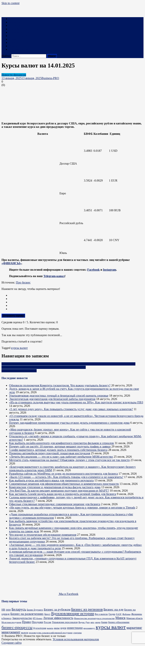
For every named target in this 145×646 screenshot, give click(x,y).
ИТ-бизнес (37, 618)
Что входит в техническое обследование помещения (42, 534)
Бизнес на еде (113, 609)
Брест (47, 614)
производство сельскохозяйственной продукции (50, 633)
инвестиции (75, 627)
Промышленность (20, 32)
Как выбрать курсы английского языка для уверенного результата (51, 480)
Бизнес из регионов (87, 609)
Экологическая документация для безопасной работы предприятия (52, 399)
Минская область (134, 618)
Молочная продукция (11, 622)
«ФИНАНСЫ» (12, 263)
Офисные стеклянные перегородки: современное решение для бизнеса (54, 504)
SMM (8, 610)
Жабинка (126, 614)
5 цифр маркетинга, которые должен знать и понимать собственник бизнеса (58, 449)
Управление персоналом (65, 622)
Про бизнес (23, 282)
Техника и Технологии (24, 29)
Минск (120, 618)
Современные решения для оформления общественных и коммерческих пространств (64, 483)
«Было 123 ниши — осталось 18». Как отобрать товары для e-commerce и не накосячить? (66, 477)
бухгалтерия (39, 628)
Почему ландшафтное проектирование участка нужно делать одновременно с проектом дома (69, 422)
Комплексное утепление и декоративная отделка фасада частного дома (54, 487)
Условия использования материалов (76, 639)
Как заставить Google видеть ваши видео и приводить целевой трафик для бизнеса (62, 494)
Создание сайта (12, 642)
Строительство (18, 35)
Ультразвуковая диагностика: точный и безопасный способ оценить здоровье (58, 395)
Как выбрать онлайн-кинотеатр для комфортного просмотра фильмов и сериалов (61, 443)
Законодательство (22, 618)
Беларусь (19, 609)
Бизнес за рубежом (57, 609)
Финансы (15, 25)
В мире (13, 46)
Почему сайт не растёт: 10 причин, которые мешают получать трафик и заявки (60, 446)
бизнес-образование (119, 622)
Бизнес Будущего (35, 610)
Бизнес (13, 18)
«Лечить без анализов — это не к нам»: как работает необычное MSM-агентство (61, 456)
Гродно (112, 614)
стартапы (77, 633)
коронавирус (89, 628)
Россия (47, 622)
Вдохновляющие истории (72, 614)
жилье (57, 628)
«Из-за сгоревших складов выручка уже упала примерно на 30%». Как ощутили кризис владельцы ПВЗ (76, 402)
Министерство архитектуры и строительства (94, 618)
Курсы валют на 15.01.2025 (19, 370)
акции (97, 622)
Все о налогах (101, 614)
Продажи (37, 622)
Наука (13, 42)
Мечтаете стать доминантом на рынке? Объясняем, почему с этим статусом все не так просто (69, 460)
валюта (50, 628)
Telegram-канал (54, 276)
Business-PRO (50, 78)
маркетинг (134, 628)
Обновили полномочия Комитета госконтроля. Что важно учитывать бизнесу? (59, 385)
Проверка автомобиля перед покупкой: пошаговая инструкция (49, 453)
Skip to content (10, 3)
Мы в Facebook (68, 593)
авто (92, 622)
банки (104, 622)
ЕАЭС (119, 614)
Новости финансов (14, 74)
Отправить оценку (13, 315)
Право (13, 39)
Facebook (93, 269)
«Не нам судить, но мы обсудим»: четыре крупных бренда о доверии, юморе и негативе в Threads (72, 507)
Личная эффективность (58, 618)
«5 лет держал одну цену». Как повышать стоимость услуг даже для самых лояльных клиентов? (71, 409)
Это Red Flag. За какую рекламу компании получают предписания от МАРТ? (59, 490)
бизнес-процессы (17, 627)
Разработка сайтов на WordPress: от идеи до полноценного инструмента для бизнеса (63, 473)
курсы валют (19, 347)
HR (3, 609)
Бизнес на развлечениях (27, 614)
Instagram (109, 269)
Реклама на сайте (20, 49)
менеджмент (11, 632)
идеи (63, 627)
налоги (24, 632)
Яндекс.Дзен (84, 622)
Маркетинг (16, 22)
